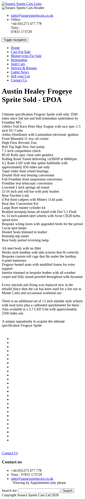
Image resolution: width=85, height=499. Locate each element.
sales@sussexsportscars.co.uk (32, 15)
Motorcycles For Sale (26, 56)
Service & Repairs (24, 68)
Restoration (19, 60)
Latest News (20, 72)
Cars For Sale (20, 52)
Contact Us (19, 80)
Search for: (9, 490)
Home (15, 48)
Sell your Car (20, 76)
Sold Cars (18, 64)
